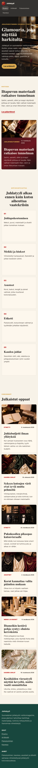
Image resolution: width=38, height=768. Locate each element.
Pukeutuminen (24, 8)
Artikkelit (14, 8)
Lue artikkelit (9, 66)
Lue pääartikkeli (8, 112)
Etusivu (5, 8)
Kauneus (6, 13)
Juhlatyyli (6, 711)
